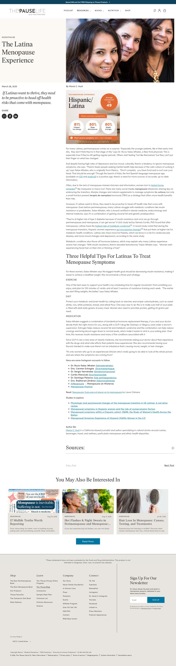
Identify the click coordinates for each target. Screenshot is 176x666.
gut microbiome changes (128, 229)
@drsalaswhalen (104, 365)
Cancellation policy (125, 655)
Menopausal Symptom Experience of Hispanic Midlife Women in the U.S (108, 418)
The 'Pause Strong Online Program (47, 582)
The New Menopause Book (21, 587)
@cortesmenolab (97, 374)
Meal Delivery (16, 602)
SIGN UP (155, 600)
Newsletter (93, 588)
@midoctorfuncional (104, 371)
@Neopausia (77, 383)
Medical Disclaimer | (32, 652)
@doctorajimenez (105, 380)
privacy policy (157, 608)
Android (91, 176)
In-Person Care (69, 588)
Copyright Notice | (17, 652)
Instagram (93, 592)
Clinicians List (42, 598)
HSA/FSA (66, 611)
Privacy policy (65, 655)
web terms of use (146, 608)
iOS (81, 176)
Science (40, 606)
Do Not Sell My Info (84, 652)
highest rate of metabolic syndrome (112, 225)
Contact (66, 615)
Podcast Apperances (98, 615)
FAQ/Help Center (70, 619)
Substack (93, 584)
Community (41, 591)
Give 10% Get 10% (70, 607)
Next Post (169, 465)
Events (65, 600)
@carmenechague (104, 368)
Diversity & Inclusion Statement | (65, 652)
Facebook (93, 603)
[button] (84, 11)
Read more (88, 541)
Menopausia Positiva (81, 386)
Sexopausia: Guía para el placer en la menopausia (97, 392)
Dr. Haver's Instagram (98, 596)
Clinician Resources (45, 602)
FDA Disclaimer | (46, 652)
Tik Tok (92, 581)
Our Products (15, 591)
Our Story (67, 581)
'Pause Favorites (17, 594)
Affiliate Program (70, 603)
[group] (33, 511)
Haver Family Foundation (73, 584)
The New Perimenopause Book (20, 582)
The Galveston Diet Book (20, 598)
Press (65, 592)
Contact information (108, 655)
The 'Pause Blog (43, 587)
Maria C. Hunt (73, 430)
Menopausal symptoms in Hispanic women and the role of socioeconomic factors (113, 408)
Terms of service (79, 655)
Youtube (92, 600)
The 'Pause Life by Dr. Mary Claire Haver (31, 655)
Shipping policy (92, 655)
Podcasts (67, 596)
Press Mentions (95, 611)
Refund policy (53, 655)
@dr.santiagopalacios (105, 377)
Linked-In (93, 607)
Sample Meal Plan (44, 594)
